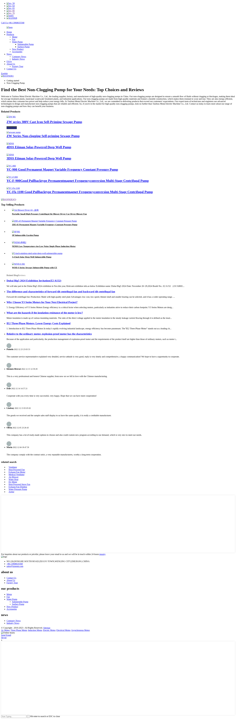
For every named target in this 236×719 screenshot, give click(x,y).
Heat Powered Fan (17, 469)
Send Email (6, 635)
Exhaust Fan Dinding (18, 487)
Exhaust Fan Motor (17, 472)
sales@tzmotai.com (15, 566)
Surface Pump (23, 47)
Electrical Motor (63, 630)
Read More (12, 127)
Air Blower (13, 477)
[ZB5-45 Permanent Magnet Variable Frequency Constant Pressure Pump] (44, 221)
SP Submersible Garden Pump (25, 235)
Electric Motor (49, 630)
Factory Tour (17, 66)
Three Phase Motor (19, 630)
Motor (14, 37)
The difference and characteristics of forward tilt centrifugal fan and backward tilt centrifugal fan (61, 291)
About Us (11, 64)
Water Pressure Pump (18, 489)
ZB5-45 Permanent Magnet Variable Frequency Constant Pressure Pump (44, 225)
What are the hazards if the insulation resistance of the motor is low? (45, 312)
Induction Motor (35, 630)
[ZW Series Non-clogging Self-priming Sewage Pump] (14, 132)
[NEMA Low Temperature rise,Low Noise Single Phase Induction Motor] (19, 242)
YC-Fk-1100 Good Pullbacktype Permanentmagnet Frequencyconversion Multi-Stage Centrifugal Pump (80, 192)
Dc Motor (13, 482)
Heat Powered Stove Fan (19, 484)
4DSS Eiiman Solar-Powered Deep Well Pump (39, 147)
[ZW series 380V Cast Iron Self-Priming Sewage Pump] (11, 117)
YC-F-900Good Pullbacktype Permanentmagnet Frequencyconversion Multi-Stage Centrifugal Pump (78, 180)
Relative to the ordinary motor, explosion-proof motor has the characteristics (49, 333)
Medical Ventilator (16, 474)
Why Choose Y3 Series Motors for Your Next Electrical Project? (42, 302)
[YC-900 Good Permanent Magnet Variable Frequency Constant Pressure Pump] (11, 166)
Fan (13, 39)
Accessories (17, 51)
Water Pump (17, 42)
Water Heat (13, 479)
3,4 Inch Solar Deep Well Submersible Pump (31, 257)
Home (9, 32)
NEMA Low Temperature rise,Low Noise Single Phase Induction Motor (44, 246)
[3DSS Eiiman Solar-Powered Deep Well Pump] (10, 155)
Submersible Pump (25, 44)
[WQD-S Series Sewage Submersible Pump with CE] (18, 264)
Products (10, 34)
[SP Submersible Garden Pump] (16, 231)
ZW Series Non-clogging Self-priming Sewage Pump (43, 136)
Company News (19, 56)
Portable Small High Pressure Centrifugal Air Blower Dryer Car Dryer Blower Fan (49, 214)
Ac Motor (5, 630)
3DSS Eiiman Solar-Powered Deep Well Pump (39, 158)
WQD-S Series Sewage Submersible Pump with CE (34, 268)
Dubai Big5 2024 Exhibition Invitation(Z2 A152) (34, 280)
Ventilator (13, 467)
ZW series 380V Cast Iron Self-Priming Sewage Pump (44, 122)
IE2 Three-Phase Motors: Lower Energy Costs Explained (38, 323)
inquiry (102, 554)
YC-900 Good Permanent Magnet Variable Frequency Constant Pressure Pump (62, 169)
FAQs (9, 61)
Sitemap (46, 628)
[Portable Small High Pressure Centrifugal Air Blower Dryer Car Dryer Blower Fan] (25, 210)
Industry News (18, 59)
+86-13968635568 (15, 564)
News (9, 54)
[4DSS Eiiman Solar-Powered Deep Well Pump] (10, 143)
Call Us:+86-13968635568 (12, 23)
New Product (17, 49)
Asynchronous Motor (80, 630)
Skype (4, 637)
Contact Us (11, 69)
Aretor (11, 492)
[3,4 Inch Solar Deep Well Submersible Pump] (37, 253)
